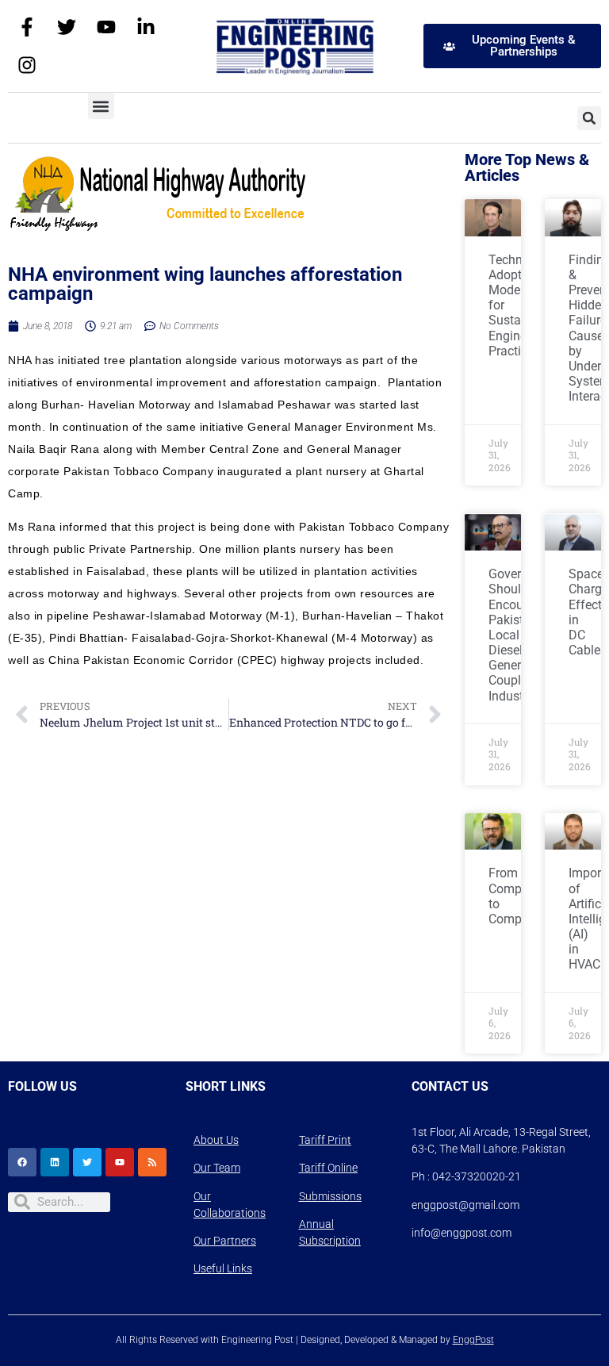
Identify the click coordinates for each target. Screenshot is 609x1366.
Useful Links (222, 1268)
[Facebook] (22, 1162)
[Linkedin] (54, 1162)
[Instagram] (27, 65)
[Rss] (152, 1162)
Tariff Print (325, 1140)
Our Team (216, 1167)
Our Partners (224, 1240)
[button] (101, 106)
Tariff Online (328, 1167)
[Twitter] (67, 27)
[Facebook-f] (27, 27)
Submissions (330, 1196)
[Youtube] (106, 27)
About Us (216, 1140)
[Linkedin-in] (146, 27)
